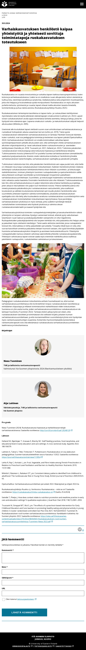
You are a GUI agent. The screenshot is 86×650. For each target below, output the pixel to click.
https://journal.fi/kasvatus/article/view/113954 (21, 457)
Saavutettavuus (63, 646)
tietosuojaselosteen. (25, 599)
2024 (5, 15)
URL (3, 588)
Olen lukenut (20, 599)
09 (4, 17)
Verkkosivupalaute (21, 646)
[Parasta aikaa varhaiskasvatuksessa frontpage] (9, 4)
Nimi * (5, 567)
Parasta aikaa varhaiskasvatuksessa (19, 13)
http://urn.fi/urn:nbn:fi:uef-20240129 (55, 430)
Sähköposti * (7, 577)
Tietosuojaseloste (43, 646)
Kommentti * (8, 550)
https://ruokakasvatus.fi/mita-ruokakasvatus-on (32, 492)
